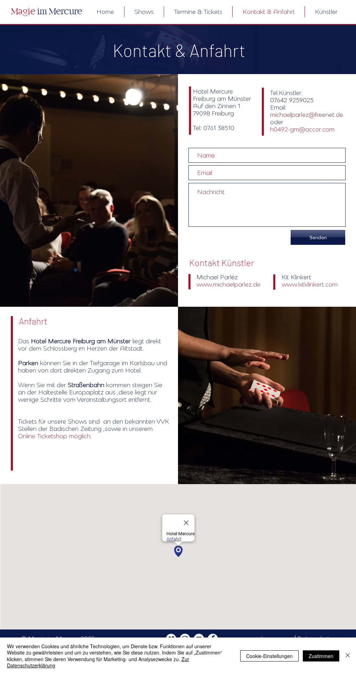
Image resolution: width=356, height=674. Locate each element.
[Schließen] (347, 655)
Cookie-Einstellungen (269, 655)
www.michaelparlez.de (228, 284)
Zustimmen (321, 655)
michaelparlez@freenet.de (307, 114)
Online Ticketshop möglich (54, 436)
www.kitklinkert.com (310, 284)
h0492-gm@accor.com (302, 129)
